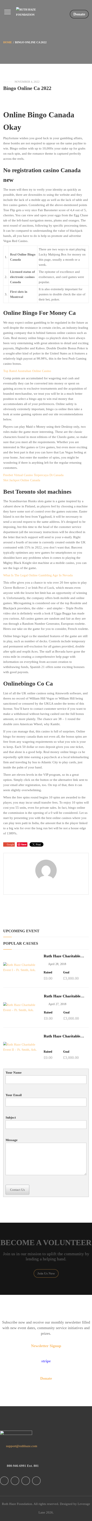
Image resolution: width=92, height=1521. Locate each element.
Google (10, 844)
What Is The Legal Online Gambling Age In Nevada (38, 575)
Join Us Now (46, 1273)
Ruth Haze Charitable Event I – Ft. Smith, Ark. (64, 956)
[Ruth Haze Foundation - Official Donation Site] (33, 12)
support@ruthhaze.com (21, 1446)
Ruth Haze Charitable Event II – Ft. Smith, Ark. (65, 1036)
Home (7, 42)
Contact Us (17, 1189)
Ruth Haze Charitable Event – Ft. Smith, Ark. (63, 996)
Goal (66, 972)
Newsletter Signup (46, 1346)
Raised (48, 972)
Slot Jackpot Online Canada (21, 480)
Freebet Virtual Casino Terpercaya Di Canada (33, 475)
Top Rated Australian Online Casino (27, 371)
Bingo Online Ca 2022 (27, 88)
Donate (79, 14)
